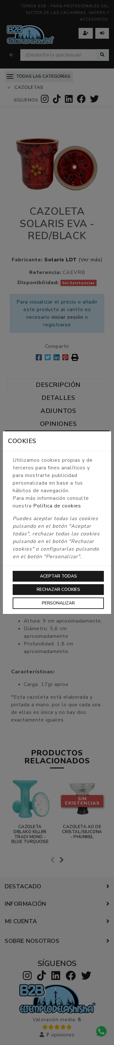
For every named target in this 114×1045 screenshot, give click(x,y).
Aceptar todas (58, 576)
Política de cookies (57, 505)
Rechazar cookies (58, 589)
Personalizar (58, 603)
